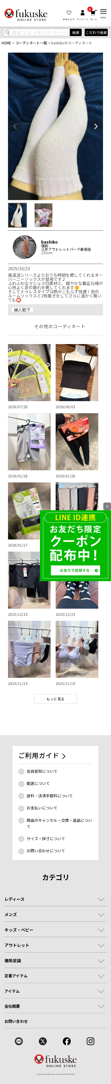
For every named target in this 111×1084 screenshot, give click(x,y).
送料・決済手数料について (50, 795)
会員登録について (42, 771)
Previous (15, 126)
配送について (38, 783)
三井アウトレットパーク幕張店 (66, 249)
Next (96, 126)
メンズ (10, 914)
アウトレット (16, 945)
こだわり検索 (96, 32)
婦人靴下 (22, 310)
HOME (6, 42)
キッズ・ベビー (18, 930)
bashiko (49, 242)
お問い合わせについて (46, 850)
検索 (75, 32)
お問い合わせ (16, 1021)
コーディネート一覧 (31, 42)
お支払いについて (42, 808)
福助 (44, 245)
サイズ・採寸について (46, 838)
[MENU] (103, 11)
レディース (14, 899)
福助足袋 (12, 960)
